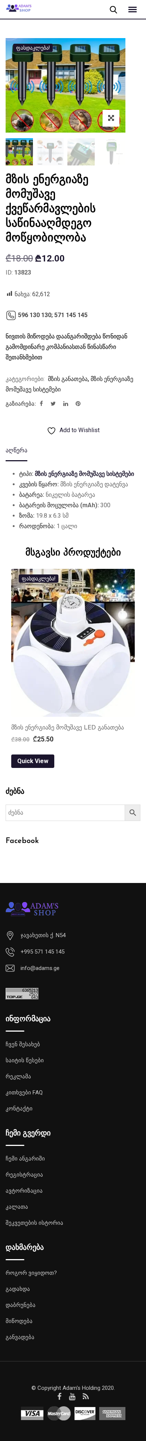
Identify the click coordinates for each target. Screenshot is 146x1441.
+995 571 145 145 (42, 951)
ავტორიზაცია (24, 1190)
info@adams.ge (40, 968)
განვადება (20, 1337)
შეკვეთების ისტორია (34, 1223)
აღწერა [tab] (16, 450)
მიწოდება (19, 1321)
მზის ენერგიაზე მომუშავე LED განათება (67, 728)
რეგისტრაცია (24, 1174)
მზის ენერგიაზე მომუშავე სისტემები (84, 473)
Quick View (32, 761)
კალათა (17, 1206)
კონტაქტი (19, 1108)
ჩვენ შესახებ (23, 1044)
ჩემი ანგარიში (25, 1158)
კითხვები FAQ (24, 1092)
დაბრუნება (21, 1305)
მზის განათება (68, 378)
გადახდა (18, 1289)
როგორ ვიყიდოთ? (31, 1273)
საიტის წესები (25, 1060)
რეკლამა (18, 1076)
